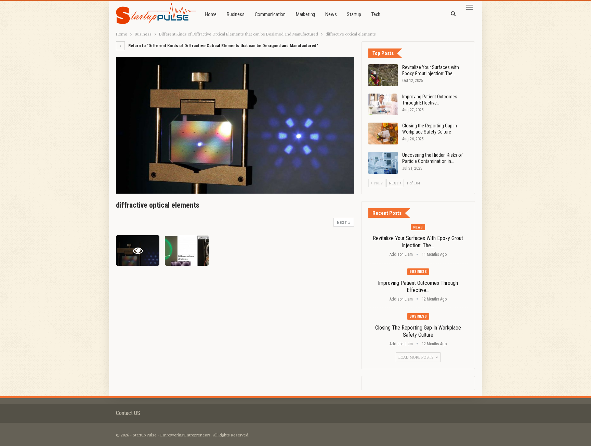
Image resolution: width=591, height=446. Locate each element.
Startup (354, 14)
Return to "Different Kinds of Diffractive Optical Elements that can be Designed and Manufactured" (222, 45)
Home (210, 14)
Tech (375, 14)
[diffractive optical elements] (186, 250)
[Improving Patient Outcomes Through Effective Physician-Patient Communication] (383, 104)
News (331, 14)
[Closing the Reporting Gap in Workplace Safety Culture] (383, 133)
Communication (270, 14)
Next (342, 222)
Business (235, 14)
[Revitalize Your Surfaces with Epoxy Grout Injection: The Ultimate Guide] (383, 75)
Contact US (128, 413)
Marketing (305, 14)
